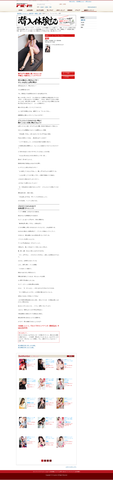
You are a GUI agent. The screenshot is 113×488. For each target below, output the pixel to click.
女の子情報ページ (68, 73)
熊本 (50, 7)
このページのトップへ (71, 466)
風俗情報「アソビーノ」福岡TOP (25, 13)
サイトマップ (36, 471)
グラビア (77, 10)
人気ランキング (60, 10)
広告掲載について (80, 1)
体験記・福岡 (38, 13)
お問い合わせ (88, 1)
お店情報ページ (68, 77)
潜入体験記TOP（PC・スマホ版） (27, 345)
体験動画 (69, 10)
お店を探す (30, 10)
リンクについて (70, 471)
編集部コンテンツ (89, 10)
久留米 (46, 7)
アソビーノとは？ (44, 471)
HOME (20, 10)
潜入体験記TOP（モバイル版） (26, 347)
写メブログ (50, 10)
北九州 (42, 7)
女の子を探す (40, 10)
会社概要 (77, 471)
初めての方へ (72, 1)
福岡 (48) (83, 20)
